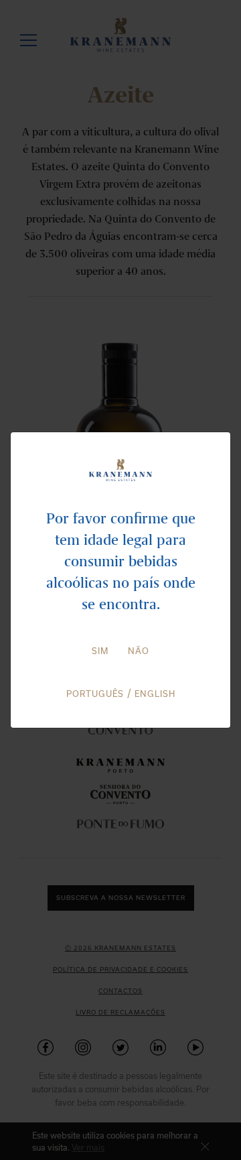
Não (138, 650)
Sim (100, 650)
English (155, 693)
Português (95, 693)
